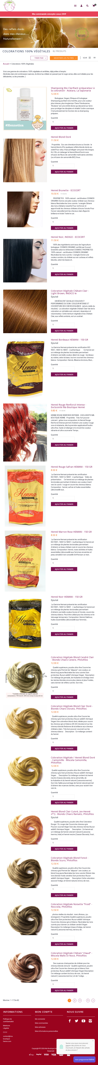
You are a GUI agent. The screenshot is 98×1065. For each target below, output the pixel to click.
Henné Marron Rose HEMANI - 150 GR (71, 531)
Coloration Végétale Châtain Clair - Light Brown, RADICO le (70, 292)
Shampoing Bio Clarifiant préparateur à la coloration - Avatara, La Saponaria (73, 89)
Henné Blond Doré (61, 136)
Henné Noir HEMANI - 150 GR (66, 596)
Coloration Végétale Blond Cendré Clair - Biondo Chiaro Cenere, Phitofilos (72, 658)
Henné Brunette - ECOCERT (66, 190)
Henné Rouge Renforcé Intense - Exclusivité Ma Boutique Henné (68, 406)
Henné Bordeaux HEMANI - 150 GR (69, 339)
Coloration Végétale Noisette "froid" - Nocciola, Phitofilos (71, 905)
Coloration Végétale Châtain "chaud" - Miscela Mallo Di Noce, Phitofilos (71, 954)
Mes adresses (40, 1027)
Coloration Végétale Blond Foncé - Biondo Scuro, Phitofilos (69, 859)
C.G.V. (5, 1032)
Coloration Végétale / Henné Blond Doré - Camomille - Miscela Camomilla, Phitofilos (73, 760)
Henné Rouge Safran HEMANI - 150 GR (71, 466)
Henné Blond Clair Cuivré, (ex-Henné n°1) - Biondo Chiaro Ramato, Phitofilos (72, 813)
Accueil (6, 64)
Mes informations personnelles (46, 1031)
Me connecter (40, 1019)
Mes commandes (41, 1023)
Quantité (54, 118)
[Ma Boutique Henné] (9, 5)
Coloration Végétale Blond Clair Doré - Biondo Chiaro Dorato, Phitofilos (72, 707)
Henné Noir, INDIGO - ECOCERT (68, 236)
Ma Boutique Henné (52, 1048)
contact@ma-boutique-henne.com (8, 1038)
